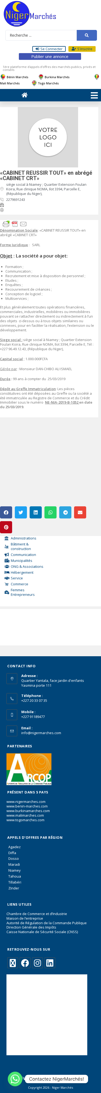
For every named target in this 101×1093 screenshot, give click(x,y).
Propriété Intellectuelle (69, 1078)
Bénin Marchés (17, 77)
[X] (12, 962)
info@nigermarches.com (41, 732)
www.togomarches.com (25, 819)
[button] (6, 512)
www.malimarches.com (25, 815)
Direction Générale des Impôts (31, 927)
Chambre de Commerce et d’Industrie (36, 913)
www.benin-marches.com (27, 806)
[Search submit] (87, 35)
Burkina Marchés (57, 77)
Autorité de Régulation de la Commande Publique (46, 922)
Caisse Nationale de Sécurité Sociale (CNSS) (42, 931)
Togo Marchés (48, 83)
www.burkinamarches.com (28, 810)
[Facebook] (25, 962)
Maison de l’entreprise (24, 918)
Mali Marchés (10, 83)
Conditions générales (30, 1078)
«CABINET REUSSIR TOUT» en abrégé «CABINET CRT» (46, 175)
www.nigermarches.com (26, 801)
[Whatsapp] (15, 1079)
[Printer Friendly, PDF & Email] (15, 223)
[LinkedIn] (49, 962)
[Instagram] (37, 962)
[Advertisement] (25, 626)
